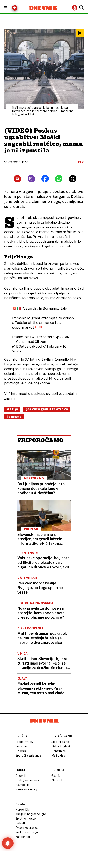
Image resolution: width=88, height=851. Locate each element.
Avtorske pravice (27, 827)
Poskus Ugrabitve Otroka (46, 409)
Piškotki (20, 823)
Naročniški (22, 809)
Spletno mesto (25, 818)
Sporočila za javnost (29, 755)
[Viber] (31, 178)
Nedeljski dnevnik (27, 780)
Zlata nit (56, 780)
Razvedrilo (22, 784)
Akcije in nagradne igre (30, 814)
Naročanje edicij (26, 789)
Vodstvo (21, 746)
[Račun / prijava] (75, 7)
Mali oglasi (58, 755)
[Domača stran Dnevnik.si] (43, 8)
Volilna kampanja (26, 832)
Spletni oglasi (60, 742)
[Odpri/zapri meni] (9, 7)
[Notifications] (8, 843)
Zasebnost (22, 836)
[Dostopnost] (14, 8)
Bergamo (14, 416)
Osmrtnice (58, 751)
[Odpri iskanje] (81, 7)
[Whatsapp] (58, 178)
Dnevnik (21, 775)
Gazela (56, 775)
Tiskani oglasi (60, 746)
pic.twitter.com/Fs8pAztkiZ (47, 337)
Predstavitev (24, 742)
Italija (12, 409)
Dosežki (21, 751)
